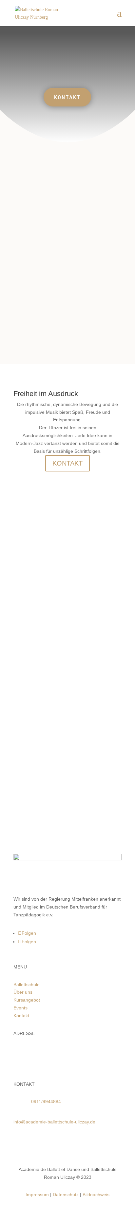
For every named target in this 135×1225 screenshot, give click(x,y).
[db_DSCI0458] (49, 672)
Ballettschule (26, 984)
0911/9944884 (46, 1101)
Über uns (22, 992)
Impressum (37, 1194)
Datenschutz (66, 1194)
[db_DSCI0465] (49, 566)
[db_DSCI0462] (49, 725)
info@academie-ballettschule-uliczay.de (54, 1121)
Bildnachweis (96, 1194)
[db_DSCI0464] (49, 619)
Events (20, 1007)
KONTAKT (67, 97)
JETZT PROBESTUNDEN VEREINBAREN (67, 787)
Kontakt (21, 1015)
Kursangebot (26, 1000)
